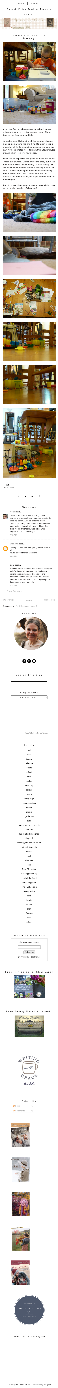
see (29, 865)
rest (29, 856)
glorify (29, 904)
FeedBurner (35, 957)
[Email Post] (8, 484)
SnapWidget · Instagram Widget (36, 733)
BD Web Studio (23, 1384)
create (29, 768)
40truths (29, 830)
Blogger (48, 1384)
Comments (20, 1111)
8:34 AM (13, 586)
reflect (29, 772)
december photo (29, 803)
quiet (29, 821)
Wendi (13, 512)
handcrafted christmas (29, 834)
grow (29, 909)
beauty (29, 759)
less (29, 918)
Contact (29, 15)
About (34, 4)
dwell (12, 488)
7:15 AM (13, 535)
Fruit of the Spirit (29, 878)
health (29, 900)
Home (21, 4)
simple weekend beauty (29, 825)
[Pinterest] (24, 661)
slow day (29, 785)
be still (29, 808)
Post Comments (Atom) (26, 606)
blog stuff (29, 838)
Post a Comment (14, 591)
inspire (29, 812)
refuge (29, 922)
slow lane (29, 860)
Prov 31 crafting (29, 869)
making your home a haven (29, 843)
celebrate (29, 763)
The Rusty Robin (29, 887)
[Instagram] (29, 661)
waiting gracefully (29, 874)
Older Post (8, 600)
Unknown (14, 544)
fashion (29, 913)
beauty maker (29, 891)
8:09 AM (13, 556)
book (29, 896)
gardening (29, 816)
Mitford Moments (29, 847)
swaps (29, 852)
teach (29, 794)
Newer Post (49, 600)
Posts (17, 1106)
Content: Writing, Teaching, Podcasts (29, 9)
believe (29, 790)
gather (29, 781)
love (29, 755)
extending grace (29, 882)
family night (29, 799)
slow (29, 777)
